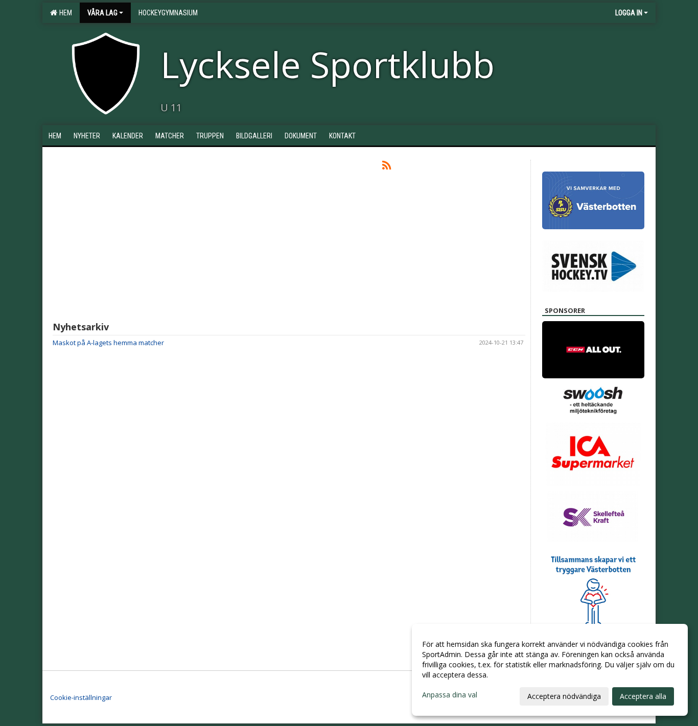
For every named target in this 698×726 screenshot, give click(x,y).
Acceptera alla (643, 696)
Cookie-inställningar (81, 697)
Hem (64, 13)
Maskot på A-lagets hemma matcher (108, 342)
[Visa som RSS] (386, 167)
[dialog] (550, 670)
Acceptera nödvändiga (564, 696)
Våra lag (102, 13)
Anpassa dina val (449, 694)
